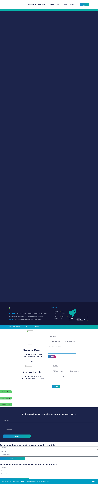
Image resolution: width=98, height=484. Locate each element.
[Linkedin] (78, 319)
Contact (72, 4)
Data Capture (41, 4)
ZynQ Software (30, 4)
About (58, 4)
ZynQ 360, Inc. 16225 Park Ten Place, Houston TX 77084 (25, 319)
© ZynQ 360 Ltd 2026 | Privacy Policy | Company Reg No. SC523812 (24, 326)
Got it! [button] (93, 481)
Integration (51, 4)
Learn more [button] (46, 481)
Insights (65, 4)
